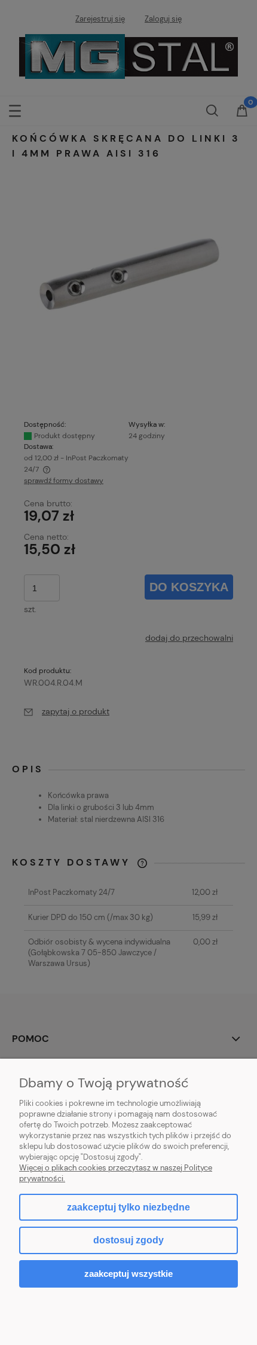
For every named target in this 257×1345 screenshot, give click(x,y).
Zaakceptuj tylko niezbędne (128, 1207)
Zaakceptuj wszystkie (128, 1273)
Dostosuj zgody (128, 1240)
